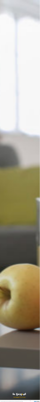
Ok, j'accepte (35, 401)
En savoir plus (38, 401)
